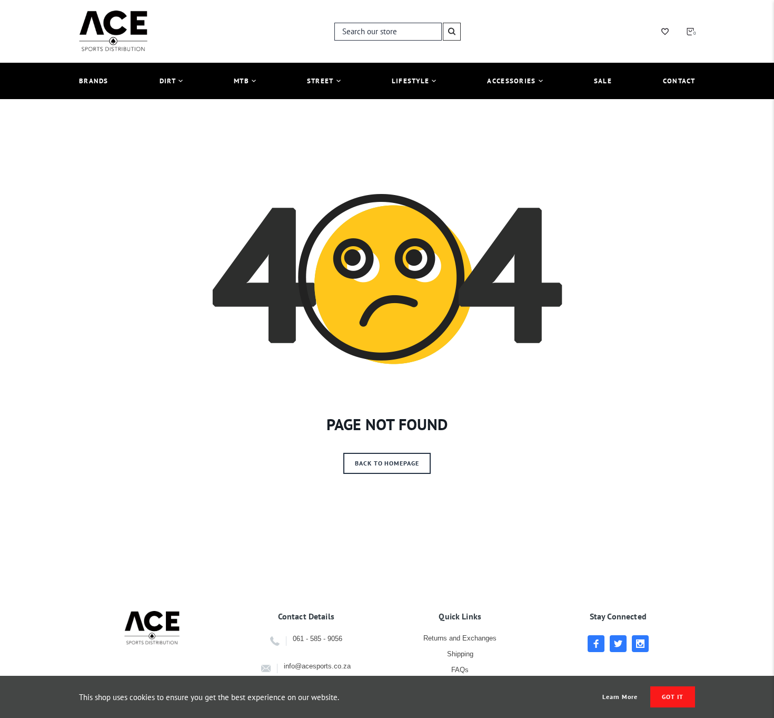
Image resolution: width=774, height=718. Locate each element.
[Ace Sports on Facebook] (596, 643)
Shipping (460, 654)
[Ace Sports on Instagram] (640, 643)
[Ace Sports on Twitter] (618, 643)
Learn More (620, 697)
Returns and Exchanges (460, 638)
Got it (672, 697)
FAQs (460, 670)
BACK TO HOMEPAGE (387, 463)
